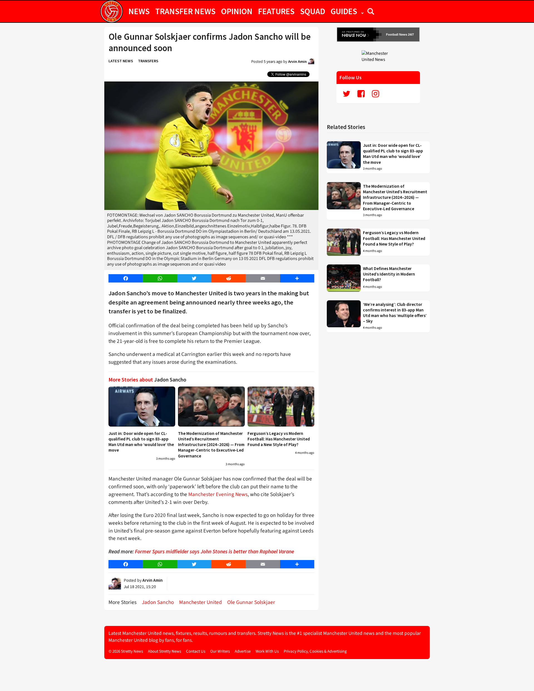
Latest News (120, 60)
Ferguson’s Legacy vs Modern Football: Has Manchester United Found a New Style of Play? (279, 439)
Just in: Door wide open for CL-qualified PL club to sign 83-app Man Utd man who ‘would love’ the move (141, 442)
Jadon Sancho (158, 602)
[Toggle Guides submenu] (362, 11)
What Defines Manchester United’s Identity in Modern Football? (389, 274)
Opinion (237, 11)
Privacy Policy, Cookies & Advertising (315, 651)
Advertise (243, 651)
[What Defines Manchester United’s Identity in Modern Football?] (344, 278)
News (139, 11)
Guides (344, 11)
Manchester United (200, 602)
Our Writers (220, 651)
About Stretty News (164, 651)
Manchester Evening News (218, 494)
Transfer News (185, 11)
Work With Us (267, 651)
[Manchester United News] (378, 56)
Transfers (148, 60)
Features (276, 11)
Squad (312, 11)
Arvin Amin (297, 61)
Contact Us (195, 651)
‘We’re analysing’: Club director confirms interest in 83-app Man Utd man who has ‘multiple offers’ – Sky (395, 313)
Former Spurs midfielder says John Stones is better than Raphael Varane (214, 551)
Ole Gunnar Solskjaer (251, 602)
